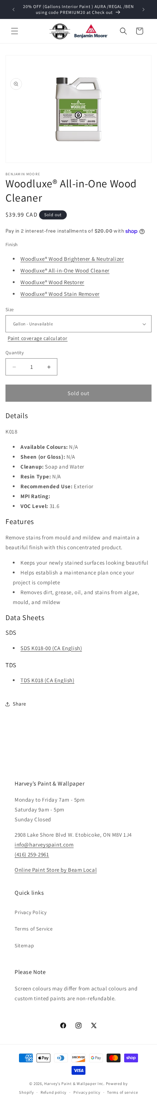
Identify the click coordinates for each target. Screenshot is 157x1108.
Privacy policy (86, 1092)
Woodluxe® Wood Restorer (52, 282)
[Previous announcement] (13, 9)
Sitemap (24, 945)
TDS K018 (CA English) (47, 680)
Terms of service (122, 1092)
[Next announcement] (143, 9)
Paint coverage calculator (38, 338)
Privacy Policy (30, 912)
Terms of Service (34, 928)
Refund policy (53, 1092)
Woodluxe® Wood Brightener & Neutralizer (72, 258)
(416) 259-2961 (32, 854)
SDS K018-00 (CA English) (51, 648)
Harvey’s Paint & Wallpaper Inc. (74, 1083)
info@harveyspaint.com (44, 844)
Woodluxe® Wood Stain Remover (60, 293)
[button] (15, 31)
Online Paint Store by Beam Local (56, 869)
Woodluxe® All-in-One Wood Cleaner (65, 270)
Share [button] (19, 703)
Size (9, 309)
